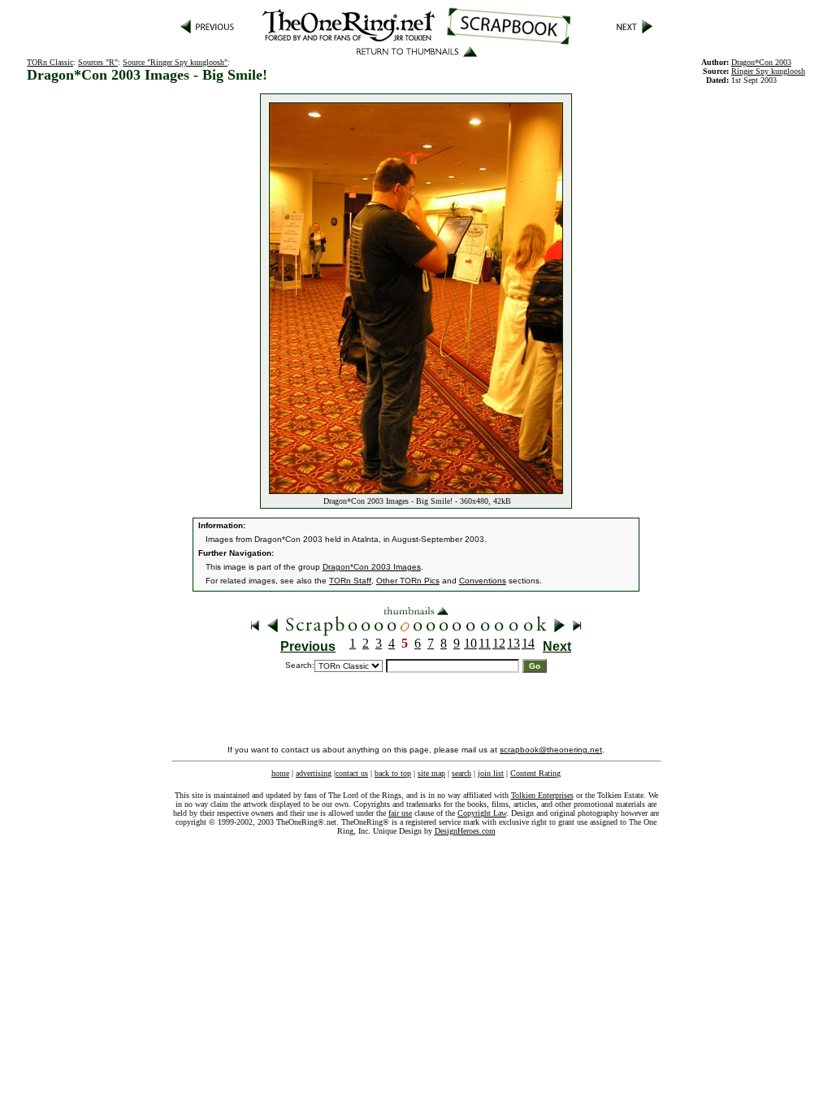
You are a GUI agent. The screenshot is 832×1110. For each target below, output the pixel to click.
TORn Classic (50, 62)
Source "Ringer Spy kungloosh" (175, 62)
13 (513, 643)
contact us (352, 773)
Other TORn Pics (408, 580)
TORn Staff (350, 580)
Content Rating (535, 773)
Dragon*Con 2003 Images (372, 566)
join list (491, 773)
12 (498, 643)
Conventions (482, 580)
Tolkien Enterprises (542, 795)
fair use (400, 813)
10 (470, 643)
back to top (393, 773)
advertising (314, 773)
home (280, 773)
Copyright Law (481, 813)
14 (528, 643)
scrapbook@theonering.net (551, 749)
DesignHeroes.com (465, 830)
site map (431, 773)
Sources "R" (98, 62)
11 (485, 643)
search (461, 773)
